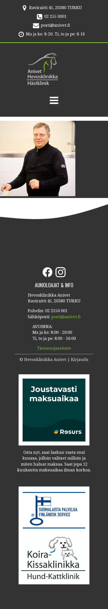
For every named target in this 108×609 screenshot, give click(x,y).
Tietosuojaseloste (54, 348)
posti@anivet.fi (55, 25)
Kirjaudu (79, 359)
